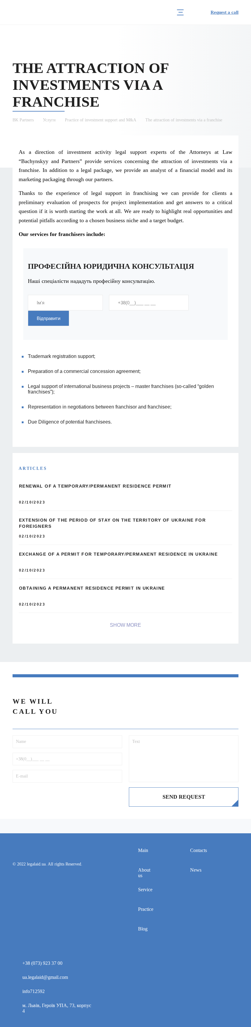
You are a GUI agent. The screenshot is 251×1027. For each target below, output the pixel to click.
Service (145, 889)
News (195, 870)
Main (143, 850)
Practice (145, 909)
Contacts (198, 850)
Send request (184, 797)
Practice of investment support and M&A (100, 120)
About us (144, 872)
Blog (143, 928)
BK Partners (23, 120)
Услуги (49, 120)
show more (125, 625)
